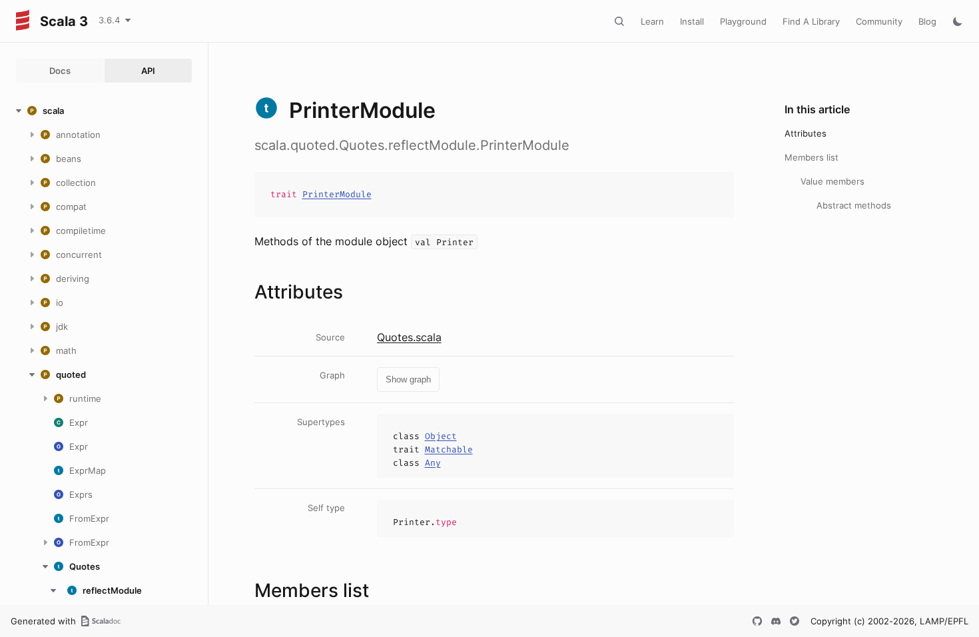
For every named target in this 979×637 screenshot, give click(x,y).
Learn (652, 21)
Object (441, 436)
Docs (60, 70)
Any (433, 462)
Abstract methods (853, 205)
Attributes (805, 133)
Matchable (449, 449)
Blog (927, 21)
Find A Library (811, 21)
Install (692, 21)
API (148, 70)
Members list (811, 157)
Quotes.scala (409, 337)
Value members (832, 181)
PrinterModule (337, 194)
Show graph (408, 379)
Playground (743, 21)
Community (879, 21)
